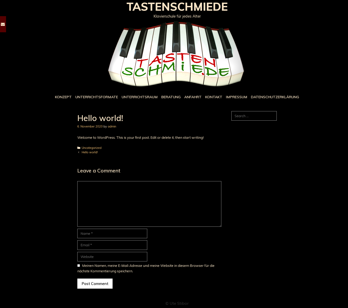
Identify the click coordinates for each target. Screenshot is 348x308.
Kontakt (213, 97)
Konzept (63, 97)
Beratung (171, 97)
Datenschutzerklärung (275, 97)
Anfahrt (193, 97)
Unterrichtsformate (96, 97)
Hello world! (90, 152)
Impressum (236, 97)
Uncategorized (92, 148)
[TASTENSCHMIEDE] (177, 54)
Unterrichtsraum (140, 97)
